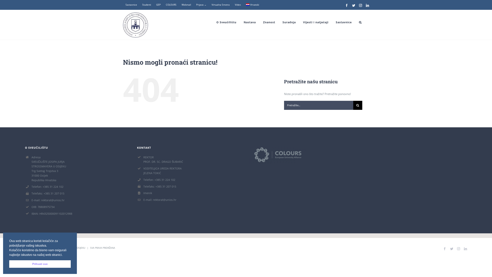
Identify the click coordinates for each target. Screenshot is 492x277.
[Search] (360, 22)
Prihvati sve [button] (40, 263)
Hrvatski (254, 4)
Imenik (147, 193)
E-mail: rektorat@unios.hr (48, 200)
